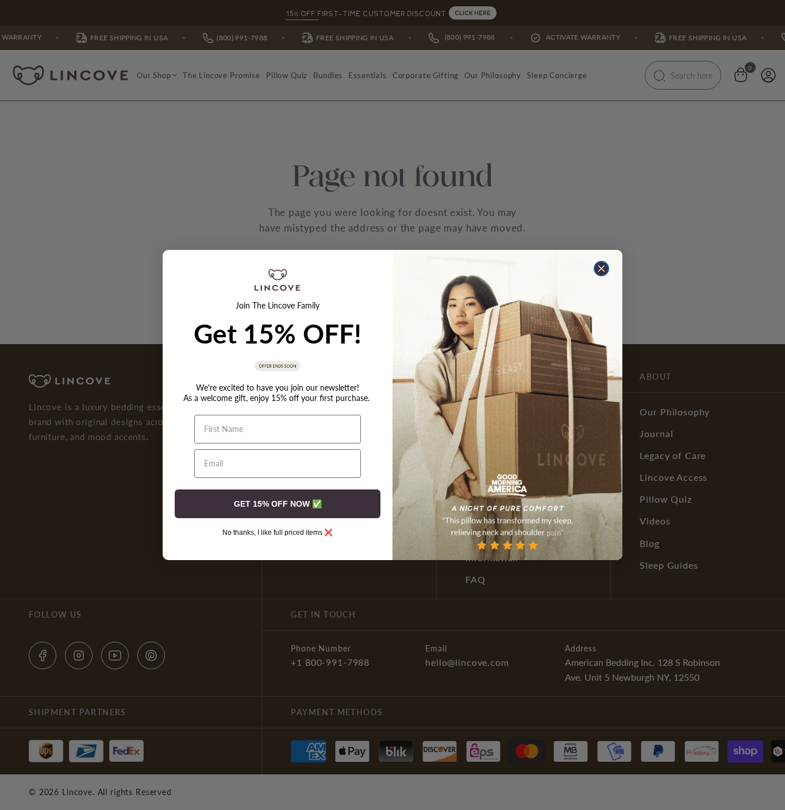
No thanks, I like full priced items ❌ (277, 533)
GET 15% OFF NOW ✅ (278, 503)
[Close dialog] (601, 268)
